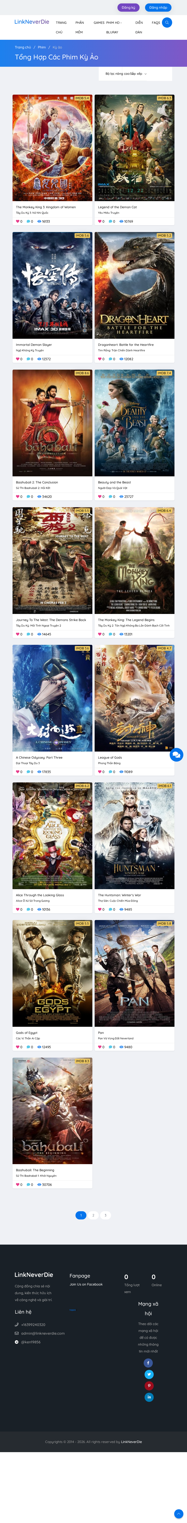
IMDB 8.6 (82, 373)
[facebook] (148, 1363)
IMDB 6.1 (164, 786)
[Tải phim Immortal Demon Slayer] (52, 285)
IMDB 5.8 (164, 923)
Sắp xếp (136, 74)
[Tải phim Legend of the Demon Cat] (134, 147)
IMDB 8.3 (82, 1061)
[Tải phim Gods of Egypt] (52, 973)
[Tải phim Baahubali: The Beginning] (52, 1110)
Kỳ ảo (57, 47)
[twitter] (149, 1374)
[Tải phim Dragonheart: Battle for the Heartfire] (134, 285)
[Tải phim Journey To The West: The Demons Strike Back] (52, 560)
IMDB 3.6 (82, 648)
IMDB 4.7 (164, 648)
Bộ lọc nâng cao (114, 74)
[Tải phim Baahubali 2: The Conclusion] (52, 422)
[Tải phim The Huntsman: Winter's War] (134, 835)
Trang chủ (23, 47)
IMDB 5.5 (82, 511)
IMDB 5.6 (82, 235)
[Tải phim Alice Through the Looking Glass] (52, 835)
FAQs (156, 23)
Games (99, 23)
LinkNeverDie (131, 1442)
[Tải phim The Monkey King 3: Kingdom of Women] (52, 147)
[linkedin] (149, 1397)
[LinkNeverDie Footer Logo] (34, 1274)
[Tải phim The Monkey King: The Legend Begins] (134, 560)
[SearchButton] (167, 22)
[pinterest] (149, 1385)
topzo (73, 1309)
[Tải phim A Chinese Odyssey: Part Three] (52, 698)
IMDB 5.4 (82, 98)
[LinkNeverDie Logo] (32, 21)
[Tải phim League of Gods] (134, 698)
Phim (42, 47)
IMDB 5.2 (164, 235)
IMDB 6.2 (82, 786)
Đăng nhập (158, 7)
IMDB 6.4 (164, 511)
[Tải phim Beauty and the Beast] (134, 422)
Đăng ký (128, 7)
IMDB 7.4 (164, 373)
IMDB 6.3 (164, 98)
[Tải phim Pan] (134, 973)
